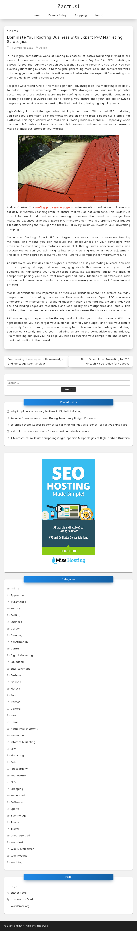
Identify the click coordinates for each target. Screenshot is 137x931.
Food (14, 695)
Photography (19, 769)
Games (15, 702)
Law (13, 749)
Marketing (17, 755)
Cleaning (16, 635)
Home (37, 15)
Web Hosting (19, 855)
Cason (43, 48)
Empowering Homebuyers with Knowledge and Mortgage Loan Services (35, 361)
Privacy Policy (58, 15)
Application (18, 595)
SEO (13, 782)
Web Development (23, 849)
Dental (15, 648)
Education (17, 662)
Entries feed (19, 892)
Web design (18, 842)
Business (12, 31)
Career (15, 628)
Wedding (16, 862)
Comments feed (22, 899)
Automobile (18, 602)
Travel (15, 829)
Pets (13, 762)
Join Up (99, 15)
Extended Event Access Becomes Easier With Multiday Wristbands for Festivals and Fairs (69, 425)
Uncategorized (20, 835)
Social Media (19, 795)
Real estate (18, 775)
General (16, 709)
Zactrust (68, 6)
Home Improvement (24, 728)
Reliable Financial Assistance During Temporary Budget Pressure (53, 418)
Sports (15, 809)
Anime (15, 588)
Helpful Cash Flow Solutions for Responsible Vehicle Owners (50, 431)
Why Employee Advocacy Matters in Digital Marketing (46, 411)
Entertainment (20, 668)
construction (19, 642)
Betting (15, 615)
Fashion (16, 675)
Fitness (15, 688)
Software (17, 802)
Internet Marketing (23, 742)
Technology (18, 815)
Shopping (81, 15)
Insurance (17, 735)
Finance (16, 682)
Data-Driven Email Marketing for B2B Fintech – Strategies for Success (105, 361)
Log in (14, 886)
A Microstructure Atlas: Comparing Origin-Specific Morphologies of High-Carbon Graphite (70, 438)
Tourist (15, 822)
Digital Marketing (22, 655)
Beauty (15, 608)
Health (15, 715)
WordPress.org (20, 906)
